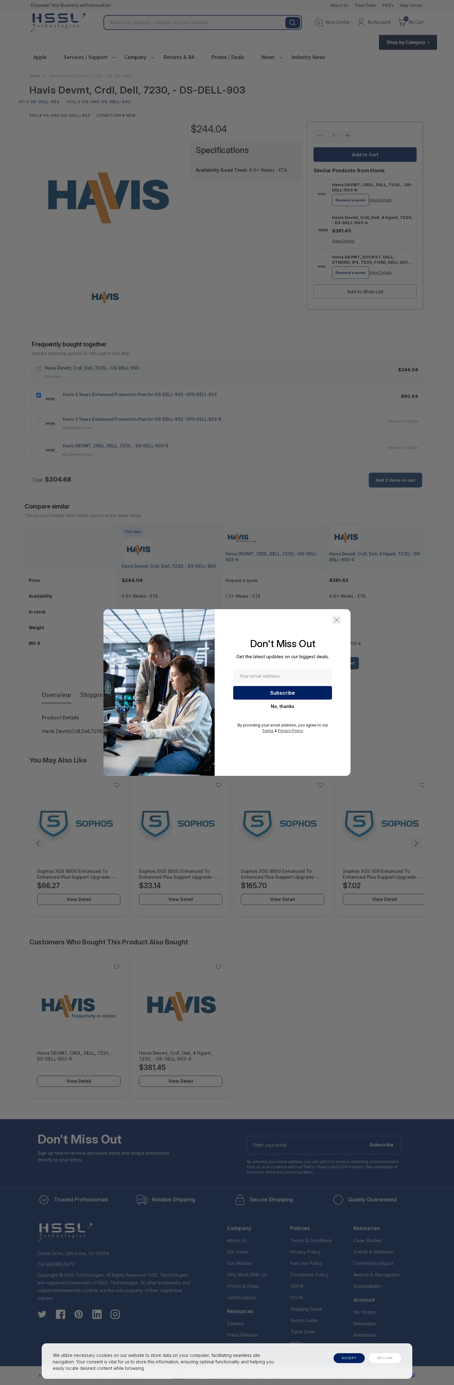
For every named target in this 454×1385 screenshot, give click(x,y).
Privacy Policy (290, 730)
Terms (268, 730)
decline (385, 1358)
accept (349, 1358)
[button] (336, 620)
